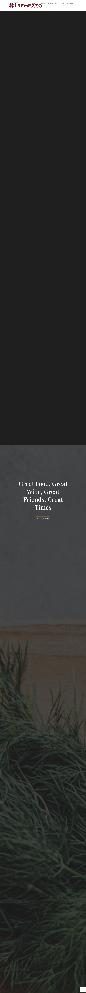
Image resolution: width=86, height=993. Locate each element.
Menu (33, 7)
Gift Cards (40, 7)
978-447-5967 (35, 3)
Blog (56, 3)
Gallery (43, 3)
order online (43, 518)
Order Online (70, 3)
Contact (62, 3)
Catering (50, 3)
